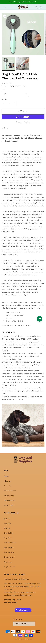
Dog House (8, 538)
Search (6, 476)
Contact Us (8, 486)
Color (3, 90)
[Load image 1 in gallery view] (8, 63)
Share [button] (6, 128)
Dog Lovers (8, 562)
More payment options (23, 122)
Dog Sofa (7, 523)
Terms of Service (10, 491)
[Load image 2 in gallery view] (23, 63)
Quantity (4, 99)
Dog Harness (8, 547)
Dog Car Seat (9, 552)
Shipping (11, 86)
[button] (4, 7)
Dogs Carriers (9, 557)
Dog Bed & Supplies (25, 639)
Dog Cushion (8, 533)
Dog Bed (7, 518)
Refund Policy (9, 495)
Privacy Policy (9, 505)
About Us (7, 481)
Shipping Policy (9, 500)
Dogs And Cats (9, 567)
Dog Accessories (10, 543)
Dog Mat (7, 528)
